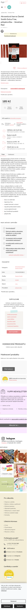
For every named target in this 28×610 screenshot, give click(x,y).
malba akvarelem (12, 314)
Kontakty (7, 515)
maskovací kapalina (12, 326)
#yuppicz (4, 443)
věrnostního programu (15, 118)
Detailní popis (5, 83)
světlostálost (11, 167)
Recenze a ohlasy (9, 532)
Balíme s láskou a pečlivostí (12, 504)
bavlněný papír (11, 321)
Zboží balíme (19, 122)
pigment (4, 179)
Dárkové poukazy (9, 506)
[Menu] (23, 3)
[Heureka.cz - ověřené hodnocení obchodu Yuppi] (9, 575)
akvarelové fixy (11, 324)
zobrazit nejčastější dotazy (16, 255)
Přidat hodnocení (8, 369)
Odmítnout (7, 606)
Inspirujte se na (13, 556)
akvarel (12, 228)
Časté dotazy (8, 527)
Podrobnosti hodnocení (10, 36)
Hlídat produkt (21, 107)
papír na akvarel (11, 317)
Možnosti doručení (6, 92)
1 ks (16, 284)
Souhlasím (20, 606)
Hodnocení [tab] (11, 154)
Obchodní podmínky (10, 508)
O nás (6, 525)
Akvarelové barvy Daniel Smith (20, 267)
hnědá (17, 280)
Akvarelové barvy (6, 159)
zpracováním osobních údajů (20, 419)
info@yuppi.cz (11, 548)
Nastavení (13, 601)
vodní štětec (10, 319)
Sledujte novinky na (14, 552)
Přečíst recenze (13, 380)
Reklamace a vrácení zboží (12, 511)
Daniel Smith (18, 276)
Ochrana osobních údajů (11, 513)
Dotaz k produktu (9, 107)
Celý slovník (13, 332)
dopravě (12, 125)
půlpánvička (18, 288)
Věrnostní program (10, 529)
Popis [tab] (3, 154)
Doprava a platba (9, 502)
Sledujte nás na (13, 560)
